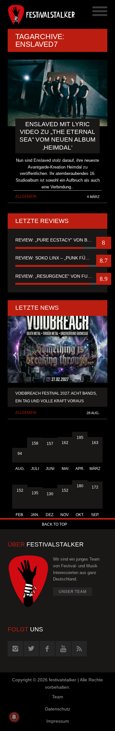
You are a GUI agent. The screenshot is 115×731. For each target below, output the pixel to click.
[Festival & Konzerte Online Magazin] (32, 14)
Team (57, 696)
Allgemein (25, 196)
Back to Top (54, 524)
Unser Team (73, 591)
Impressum (57, 721)
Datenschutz (57, 708)
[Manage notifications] (14, 717)
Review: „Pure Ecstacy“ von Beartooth (57, 239)
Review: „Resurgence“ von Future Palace (57, 276)
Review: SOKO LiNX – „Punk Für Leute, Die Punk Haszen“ (57, 257)
